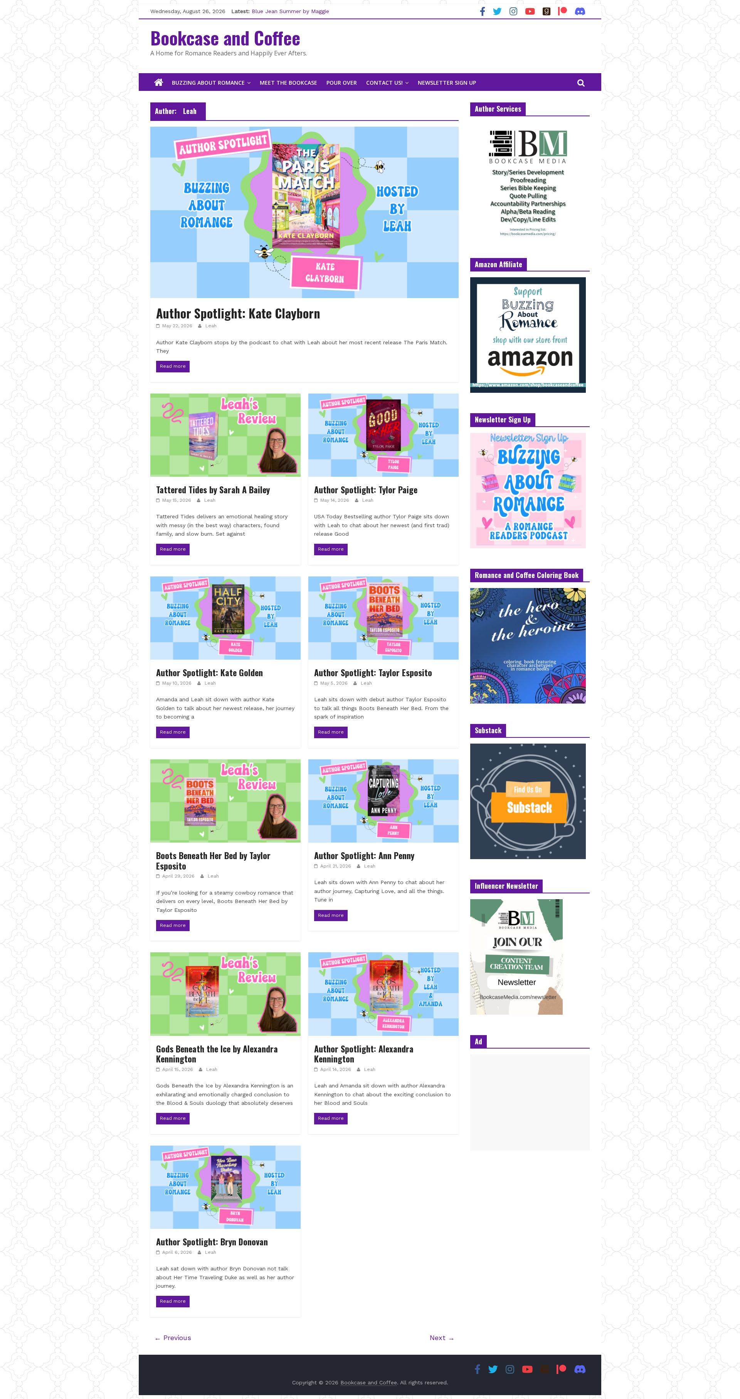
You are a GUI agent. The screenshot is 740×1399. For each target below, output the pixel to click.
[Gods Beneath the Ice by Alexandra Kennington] (225, 957)
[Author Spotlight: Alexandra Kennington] (383, 957)
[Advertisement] (530, 1102)
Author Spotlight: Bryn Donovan (212, 1241)
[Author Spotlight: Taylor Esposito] (383, 581)
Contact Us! (384, 82)
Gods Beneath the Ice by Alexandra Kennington (217, 1053)
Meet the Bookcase (288, 82)
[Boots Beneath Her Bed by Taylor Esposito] (225, 764)
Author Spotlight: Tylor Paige (365, 489)
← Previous (172, 1338)
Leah (211, 325)
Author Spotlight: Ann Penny (364, 855)
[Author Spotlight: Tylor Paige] (383, 398)
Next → (442, 1338)
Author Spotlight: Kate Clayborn (238, 313)
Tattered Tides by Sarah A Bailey (213, 489)
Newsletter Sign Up (447, 82)
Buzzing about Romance (208, 82)
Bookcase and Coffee (225, 37)
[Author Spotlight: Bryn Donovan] (225, 1150)
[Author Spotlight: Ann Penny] (383, 764)
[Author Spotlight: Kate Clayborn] (304, 131)
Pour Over (341, 82)
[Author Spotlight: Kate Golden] (225, 581)
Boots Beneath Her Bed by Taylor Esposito (213, 860)
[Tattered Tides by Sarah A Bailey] (225, 398)
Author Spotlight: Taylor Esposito (373, 672)
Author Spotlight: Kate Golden (209, 672)
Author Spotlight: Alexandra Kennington (364, 1053)
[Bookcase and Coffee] (158, 83)
